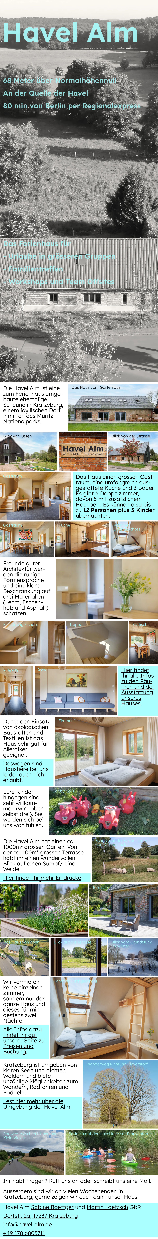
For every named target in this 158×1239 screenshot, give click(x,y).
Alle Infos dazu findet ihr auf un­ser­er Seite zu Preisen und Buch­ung (23, 1040)
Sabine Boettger (52, 1206)
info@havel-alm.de (27, 1224)
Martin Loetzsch (107, 1206)
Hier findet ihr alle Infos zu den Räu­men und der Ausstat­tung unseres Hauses (137, 686)
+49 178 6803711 (24, 1233)
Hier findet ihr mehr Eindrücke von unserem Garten (42, 880)
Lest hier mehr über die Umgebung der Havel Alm (36, 1104)
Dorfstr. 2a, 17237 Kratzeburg (40, 1215)
